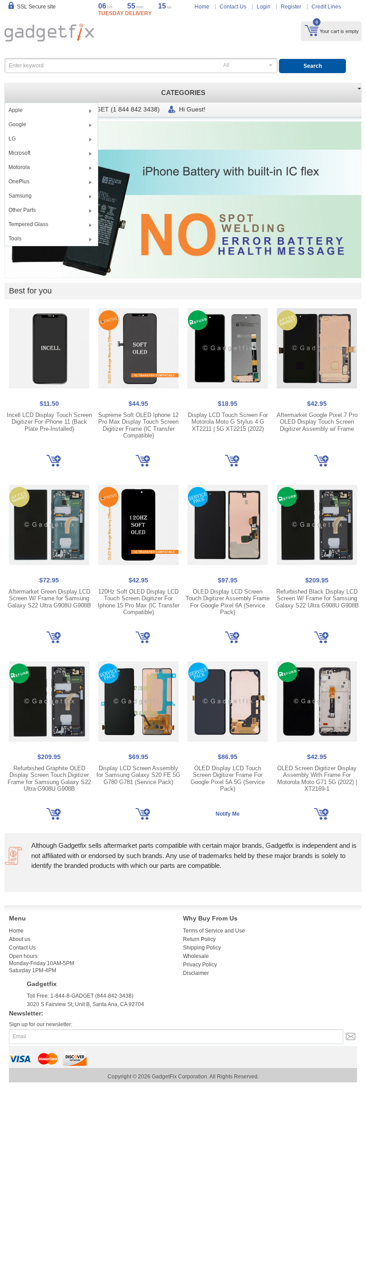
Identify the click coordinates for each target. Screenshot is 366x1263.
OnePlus (18, 181)
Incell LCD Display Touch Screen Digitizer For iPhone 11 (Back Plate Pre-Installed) (49, 422)
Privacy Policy (200, 965)
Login (263, 7)
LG (12, 139)
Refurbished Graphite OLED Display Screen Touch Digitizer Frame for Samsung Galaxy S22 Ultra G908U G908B (49, 778)
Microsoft (19, 153)
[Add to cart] (53, 460)
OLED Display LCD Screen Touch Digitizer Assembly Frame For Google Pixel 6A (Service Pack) (228, 602)
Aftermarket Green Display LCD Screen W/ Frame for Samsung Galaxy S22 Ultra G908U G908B (49, 598)
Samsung (20, 196)
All (226, 65)
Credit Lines (326, 7)
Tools (14, 238)
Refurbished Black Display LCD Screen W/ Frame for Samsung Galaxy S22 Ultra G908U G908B (317, 598)
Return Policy (199, 939)
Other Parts (22, 210)
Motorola (19, 167)
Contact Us (233, 7)
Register (291, 7)
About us (19, 939)
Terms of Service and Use (214, 931)
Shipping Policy (202, 948)
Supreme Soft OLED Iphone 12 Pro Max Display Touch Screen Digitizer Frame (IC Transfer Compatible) (138, 425)
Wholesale (196, 956)
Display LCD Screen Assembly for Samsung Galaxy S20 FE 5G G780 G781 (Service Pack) (138, 775)
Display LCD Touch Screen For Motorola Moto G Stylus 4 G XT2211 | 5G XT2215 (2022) (228, 422)
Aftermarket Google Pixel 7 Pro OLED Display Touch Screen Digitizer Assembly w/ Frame (317, 422)
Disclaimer (196, 973)
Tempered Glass (28, 224)
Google (17, 124)
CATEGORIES (183, 92)
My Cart (312, 30)
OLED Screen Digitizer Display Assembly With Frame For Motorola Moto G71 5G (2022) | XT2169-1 (317, 778)
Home (202, 7)
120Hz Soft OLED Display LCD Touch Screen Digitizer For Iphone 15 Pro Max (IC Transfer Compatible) (138, 602)
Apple (15, 110)
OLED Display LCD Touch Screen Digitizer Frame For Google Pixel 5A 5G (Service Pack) (228, 778)
